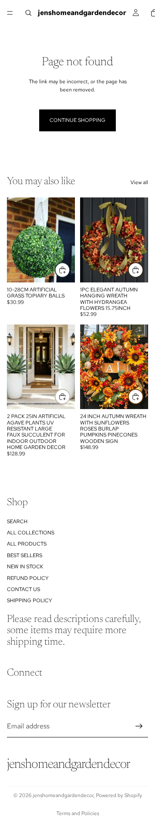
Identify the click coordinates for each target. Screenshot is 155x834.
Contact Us (23, 589)
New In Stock (25, 566)
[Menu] (10, 13)
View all (139, 182)
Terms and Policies (77, 813)
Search (17, 521)
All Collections (30, 532)
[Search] (28, 12)
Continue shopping (77, 120)
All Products (26, 543)
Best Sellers (24, 555)
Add (69, 396)
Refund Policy (28, 577)
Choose (69, 269)
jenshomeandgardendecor (63, 795)
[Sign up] (139, 726)
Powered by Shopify (119, 795)
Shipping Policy (29, 600)
